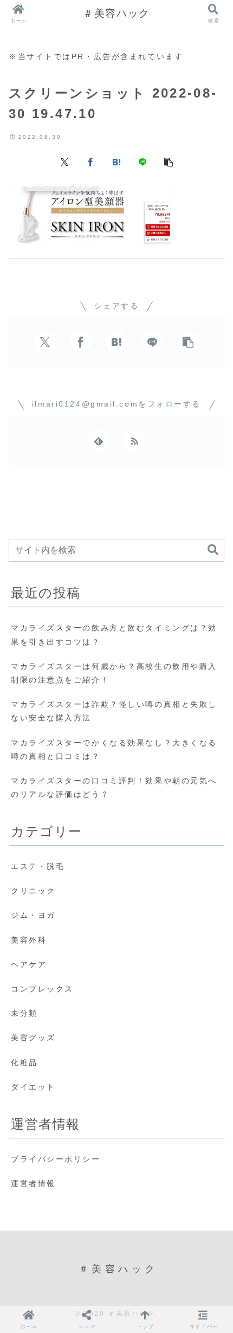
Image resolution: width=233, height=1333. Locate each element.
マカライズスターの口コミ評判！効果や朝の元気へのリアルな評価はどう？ (114, 787)
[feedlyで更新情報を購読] (98, 441)
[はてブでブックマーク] (116, 161)
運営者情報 (33, 1183)
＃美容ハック (116, 13)
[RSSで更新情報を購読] (134, 441)
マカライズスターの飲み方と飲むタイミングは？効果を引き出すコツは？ (114, 634)
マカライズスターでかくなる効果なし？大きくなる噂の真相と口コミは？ (114, 749)
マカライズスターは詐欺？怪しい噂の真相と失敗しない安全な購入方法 (114, 711)
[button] (168, 161)
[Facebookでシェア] (90, 161)
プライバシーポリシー (56, 1159)
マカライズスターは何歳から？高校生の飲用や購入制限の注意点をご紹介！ (114, 673)
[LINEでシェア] (142, 161)
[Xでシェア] (64, 161)
